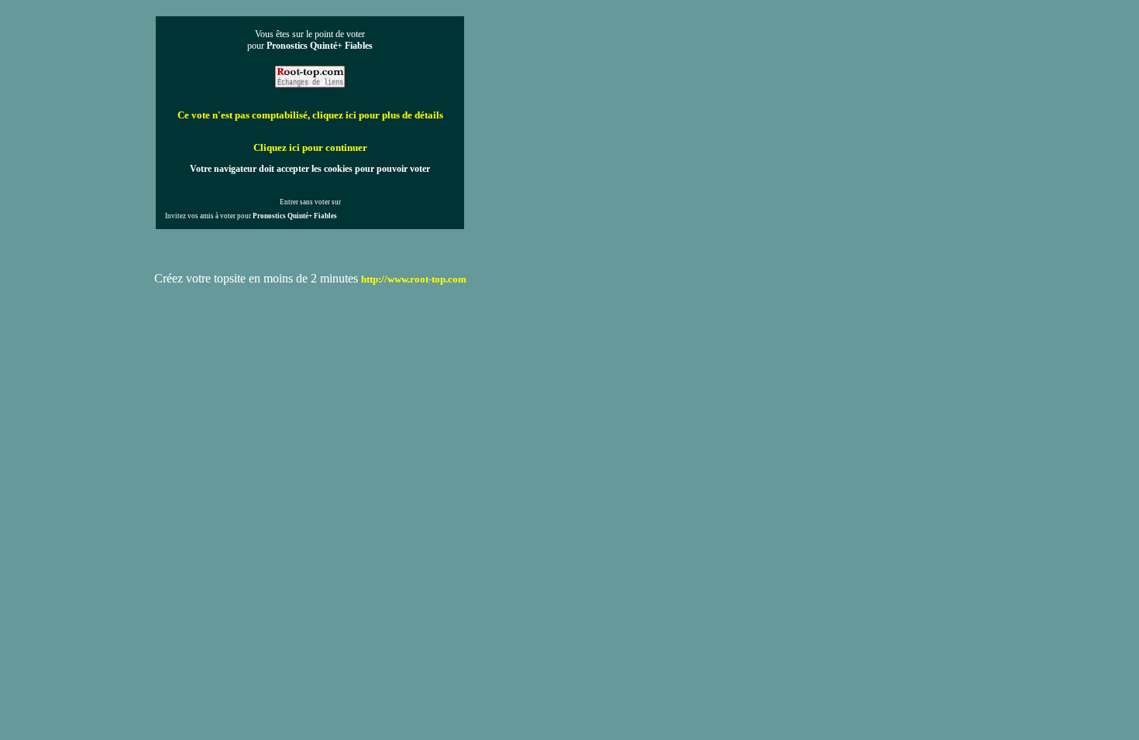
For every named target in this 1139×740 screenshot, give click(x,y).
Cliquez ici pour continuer (310, 147)
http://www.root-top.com (413, 279)
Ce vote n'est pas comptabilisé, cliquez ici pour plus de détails (310, 115)
